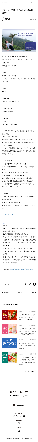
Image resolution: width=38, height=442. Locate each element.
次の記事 (32, 292)
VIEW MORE (29, 372)
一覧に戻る (20, 292)
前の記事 (6, 292)
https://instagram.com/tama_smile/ (21, 269)
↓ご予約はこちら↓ (8, 214)
